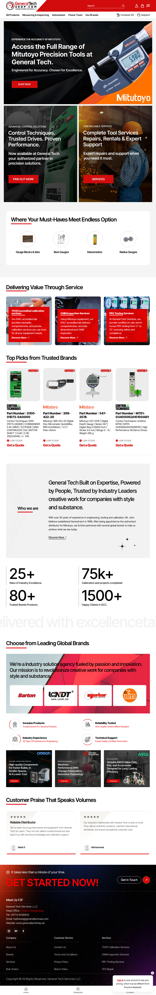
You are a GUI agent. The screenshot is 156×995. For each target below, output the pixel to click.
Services (10, 961)
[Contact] (148, 5)
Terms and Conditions (65, 954)
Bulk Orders (12, 969)
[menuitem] (35, 15)
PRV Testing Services (113, 961)
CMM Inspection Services (115, 954)
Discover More (19, 337)
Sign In (120, 980)
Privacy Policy (61, 961)
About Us (11, 947)
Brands (10, 954)
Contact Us (60, 947)
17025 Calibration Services (115, 947)
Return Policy (61, 969)
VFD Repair (108, 969)
